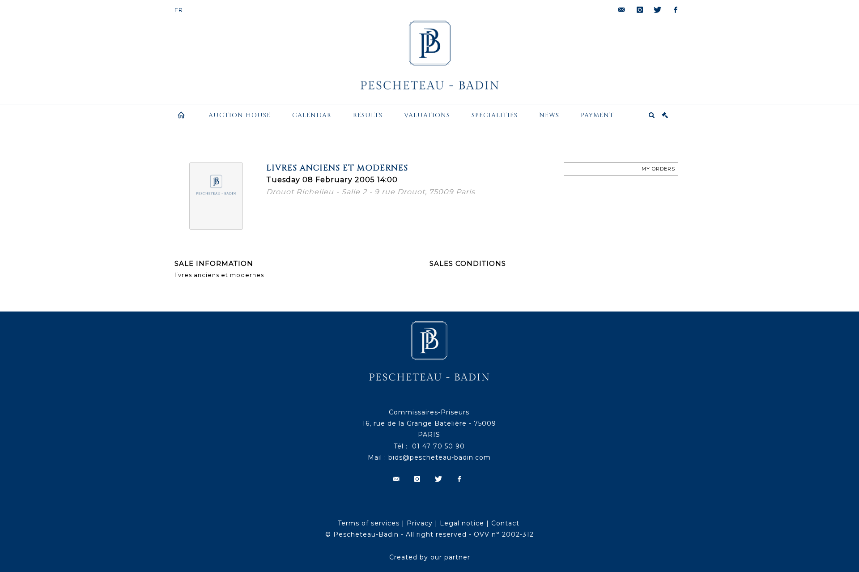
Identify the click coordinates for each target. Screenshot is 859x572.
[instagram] (640, 10)
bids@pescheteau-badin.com (439, 457)
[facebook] (676, 10)
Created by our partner (429, 557)
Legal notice (462, 523)
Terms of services (369, 523)
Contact (505, 523)
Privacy (420, 523)
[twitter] (658, 10)
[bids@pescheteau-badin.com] (622, 10)
